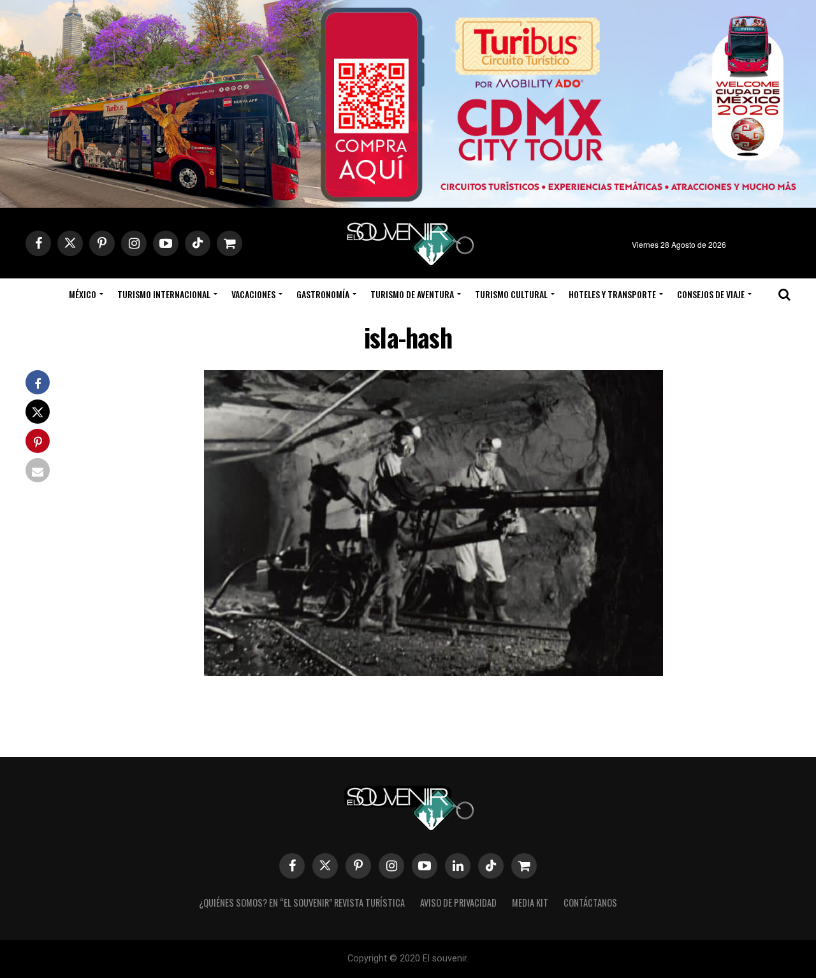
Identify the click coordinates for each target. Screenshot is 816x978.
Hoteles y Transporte (612, 294)
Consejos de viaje (711, 294)
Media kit (530, 902)
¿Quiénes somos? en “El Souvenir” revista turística (302, 902)
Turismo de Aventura (412, 294)
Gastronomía (322, 294)
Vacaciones (253, 294)
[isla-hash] (433, 672)
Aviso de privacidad (458, 902)
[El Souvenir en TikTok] (491, 866)
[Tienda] (524, 866)
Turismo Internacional (163, 294)
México (82, 294)
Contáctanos (590, 902)
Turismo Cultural (511, 294)
